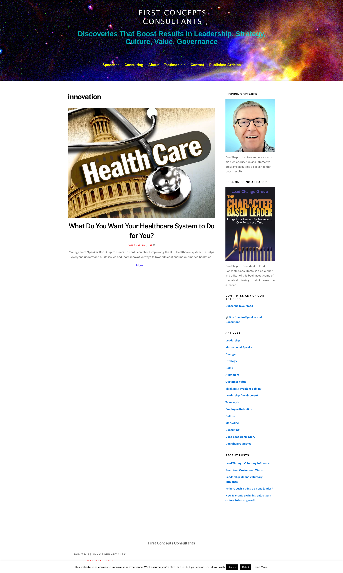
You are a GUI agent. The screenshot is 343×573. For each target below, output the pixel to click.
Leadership (232, 340)
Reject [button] (245, 567)
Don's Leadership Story (240, 436)
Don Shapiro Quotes (238, 443)
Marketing (232, 422)
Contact (197, 65)
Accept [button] (232, 567)
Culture (230, 416)
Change (230, 354)
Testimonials (175, 65)
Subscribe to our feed (239, 305)
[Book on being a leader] (250, 224)
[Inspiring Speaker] (250, 125)
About (153, 65)
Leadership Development (241, 395)
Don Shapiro (136, 245)
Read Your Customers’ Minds (244, 470)
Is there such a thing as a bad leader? (249, 488)
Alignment (232, 374)
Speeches (111, 65)
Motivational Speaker (239, 347)
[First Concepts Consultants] (171, 24)
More (139, 265)
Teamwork (232, 402)
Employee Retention (238, 409)
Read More (261, 567)
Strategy (231, 360)
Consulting (134, 65)
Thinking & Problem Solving (243, 388)
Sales (229, 367)
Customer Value (235, 381)
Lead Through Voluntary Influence (247, 463)
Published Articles (225, 65)
